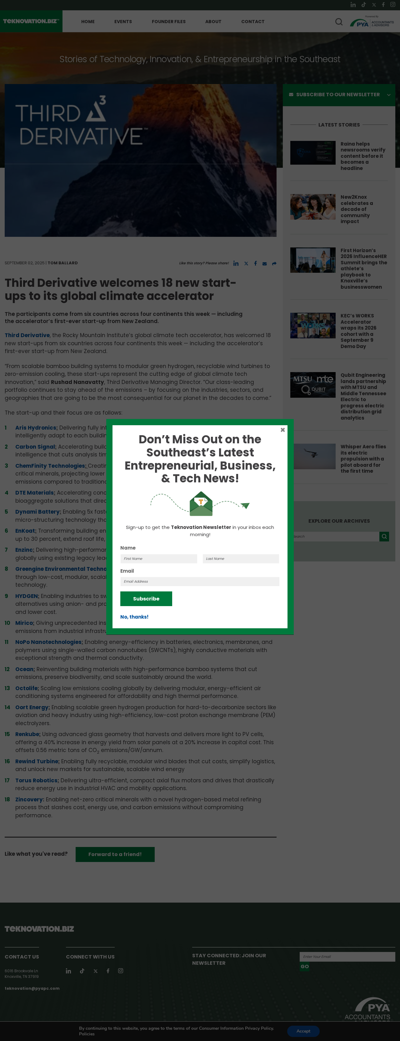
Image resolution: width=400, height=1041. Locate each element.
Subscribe (146, 598)
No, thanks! (134, 617)
